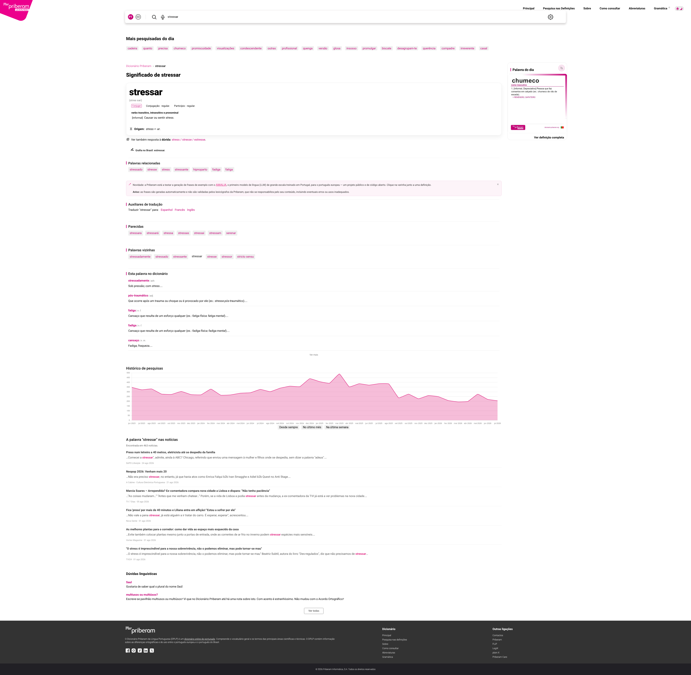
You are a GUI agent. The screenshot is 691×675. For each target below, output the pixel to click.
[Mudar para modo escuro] (679, 8)
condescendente (251, 48)
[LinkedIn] (145, 652)
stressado (136, 169)
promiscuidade (201, 48)
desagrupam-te (407, 48)
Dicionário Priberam (138, 66)
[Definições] (550, 17)
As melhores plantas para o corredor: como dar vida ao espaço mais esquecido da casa (182, 529)
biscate (386, 48)
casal (483, 48)
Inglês (191, 210)
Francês (180, 210)
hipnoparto (200, 169)
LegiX (495, 648)
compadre (448, 48)
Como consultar (610, 8)
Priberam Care (500, 657)
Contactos (498, 635)
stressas (183, 233)
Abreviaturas (637, 8)
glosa (336, 48)
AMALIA (221, 184)
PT (130, 16)
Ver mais (314, 355)
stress (166, 169)
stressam (215, 233)
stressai (199, 233)
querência (429, 48)
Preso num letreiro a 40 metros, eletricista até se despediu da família (170, 452)
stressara (136, 233)
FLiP (495, 644)
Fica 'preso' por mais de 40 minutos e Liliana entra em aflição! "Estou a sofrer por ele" (181, 510)
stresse (152, 169)
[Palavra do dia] (561, 68)
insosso (351, 48)
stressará (153, 233)
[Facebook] (127, 652)
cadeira (132, 48)
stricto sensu (245, 256)
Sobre (587, 8)
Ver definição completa (549, 137)
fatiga (229, 169)
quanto (147, 48)
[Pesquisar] (154, 17)
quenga (308, 48)
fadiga (216, 169)
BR (138, 16)
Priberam (497, 639)
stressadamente (140, 256)
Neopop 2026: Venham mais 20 (146, 471)
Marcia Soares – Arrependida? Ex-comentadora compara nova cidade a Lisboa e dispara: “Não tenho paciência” (198, 490)
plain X (496, 652)
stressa (168, 233)
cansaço (133, 340)
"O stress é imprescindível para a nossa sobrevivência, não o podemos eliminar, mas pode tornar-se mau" (194, 548)
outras (272, 48)
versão (323, 48)
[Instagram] (133, 652)
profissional (289, 48)
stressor (227, 256)
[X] (152, 652)
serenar (231, 233)
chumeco (180, 48)
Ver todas (313, 610)
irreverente (467, 48)
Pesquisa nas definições (394, 639)
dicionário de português (199, 639)
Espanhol (167, 210)
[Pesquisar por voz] (163, 17)
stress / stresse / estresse (188, 139)
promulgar (369, 48)
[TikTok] (140, 652)
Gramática (661, 8)
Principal (528, 8)
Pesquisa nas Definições (559, 8)
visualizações (225, 48)
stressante (181, 169)
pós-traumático (138, 295)
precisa (163, 48)
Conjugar (136, 106)
